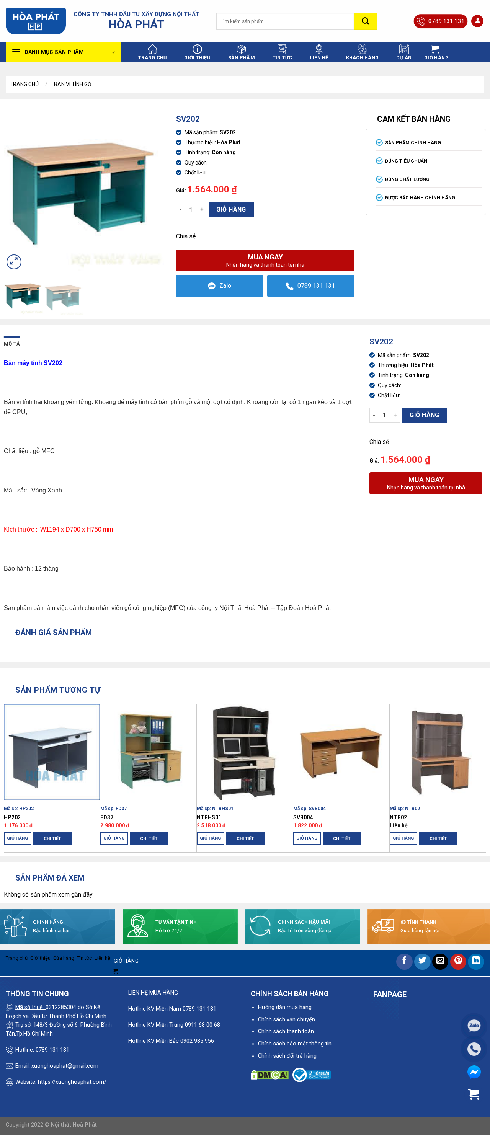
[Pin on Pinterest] (458, 962)
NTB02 (398, 817)
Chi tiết (52, 838)
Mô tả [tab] (12, 344)
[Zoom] (14, 261)
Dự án (404, 57)
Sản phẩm (241, 57)
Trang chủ (152, 57)
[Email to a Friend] (440, 962)
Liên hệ (319, 57)
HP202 (12, 817)
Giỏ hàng (231, 209)
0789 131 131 (316, 285)
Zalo (225, 285)
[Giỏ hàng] (474, 1094)
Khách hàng (362, 57)
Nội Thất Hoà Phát (244, 608)
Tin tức (282, 57)
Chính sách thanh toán (286, 1031)
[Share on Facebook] (404, 962)
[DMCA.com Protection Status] (270, 1074)
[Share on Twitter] (422, 962)
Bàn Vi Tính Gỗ (72, 84)
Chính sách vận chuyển (286, 1019)
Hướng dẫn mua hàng (285, 1007)
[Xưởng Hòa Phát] (36, 21)
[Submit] (365, 21)
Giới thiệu (197, 57)
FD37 (106, 817)
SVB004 (303, 817)
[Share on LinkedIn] (476, 962)
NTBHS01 (209, 817)
